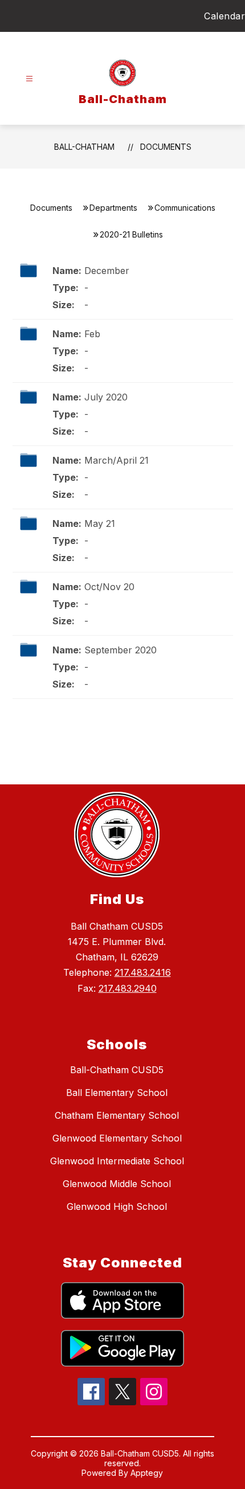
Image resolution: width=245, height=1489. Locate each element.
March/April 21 (116, 460)
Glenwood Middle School (117, 1183)
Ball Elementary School (117, 1092)
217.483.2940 (128, 988)
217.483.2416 (143, 972)
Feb (92, 333)
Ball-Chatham (84, 147)
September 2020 (120, 650)
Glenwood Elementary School (117, 1138)
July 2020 (106, 397)
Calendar (224, 16)
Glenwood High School (117, 1206)
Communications (184, 207)
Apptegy (146, 1473)
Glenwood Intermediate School (117, 1161)
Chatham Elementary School (117, 1115)
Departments (113, 207)
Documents (165, 147)
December (106, 270)
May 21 (99, 523)
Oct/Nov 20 (109, 586)
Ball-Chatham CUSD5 (117, 1069)
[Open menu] (29, 78)
